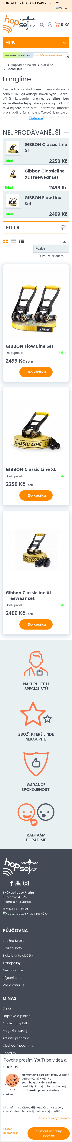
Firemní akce (13, 970)
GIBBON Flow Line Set (29, 346)
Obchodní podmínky (19, 1045)
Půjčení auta (12, 978)
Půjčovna (15, 930)
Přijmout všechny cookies (49, 1133)
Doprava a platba (16, 1016)
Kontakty (9, 1053)
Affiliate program (16, 1038)
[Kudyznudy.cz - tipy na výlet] (25, 914)
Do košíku (36, 372)
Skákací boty (12, 948)
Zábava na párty (33, 3)
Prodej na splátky (16, 1023)
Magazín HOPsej (15, 1031)
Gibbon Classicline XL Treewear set (45, 174)
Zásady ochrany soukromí (54, 1118)
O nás (9, 998)
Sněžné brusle (14, 941)
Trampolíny (11, 963)
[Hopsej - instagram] (26, 885)
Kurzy (54, 3)
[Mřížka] (5, 242)
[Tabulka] (21, 242)
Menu (11, 42)
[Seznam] (13, 242)
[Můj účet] (50, 24)
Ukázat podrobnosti (10, 1131)
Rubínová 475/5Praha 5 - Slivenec (18, 897)
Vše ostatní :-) (13, 985)
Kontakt (10, 3)
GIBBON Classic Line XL (31, 469)
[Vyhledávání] (42, 25)
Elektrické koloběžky (18, 955)
